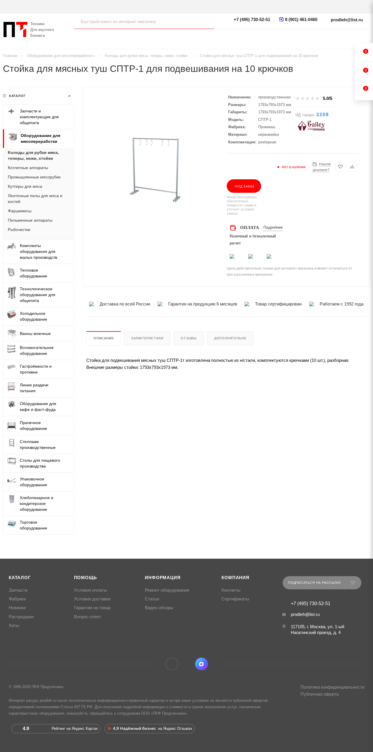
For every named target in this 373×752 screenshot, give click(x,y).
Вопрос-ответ (87, 616)
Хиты (14, 625)
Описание (104, 338)
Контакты (230, 590)
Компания (235, 577)
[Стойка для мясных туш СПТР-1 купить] (155, 169)
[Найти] (204, 21)
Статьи (152, 599)
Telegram (172, 664)
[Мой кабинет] (364, 36)
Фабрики (17, 599)
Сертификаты (235, 599)
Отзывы (189, 338)
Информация (162, 577)
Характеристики (147, 338)
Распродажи (21, 616)
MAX (201, 664)
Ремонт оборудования (167, 590)
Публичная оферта (319, 694)
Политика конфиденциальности (332, 687)
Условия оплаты (90, 590)
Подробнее (273, 227)
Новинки (17, 607)
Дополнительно (230, 338)
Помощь (85, 577)
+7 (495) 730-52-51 (252, 19)
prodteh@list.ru (347, 19)
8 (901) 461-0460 (301, 19)
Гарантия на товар (92, 607)
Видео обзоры (159, 607)
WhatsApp (186, 664)
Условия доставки (92, 599)
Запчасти (18, 590)
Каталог (20, 577)
